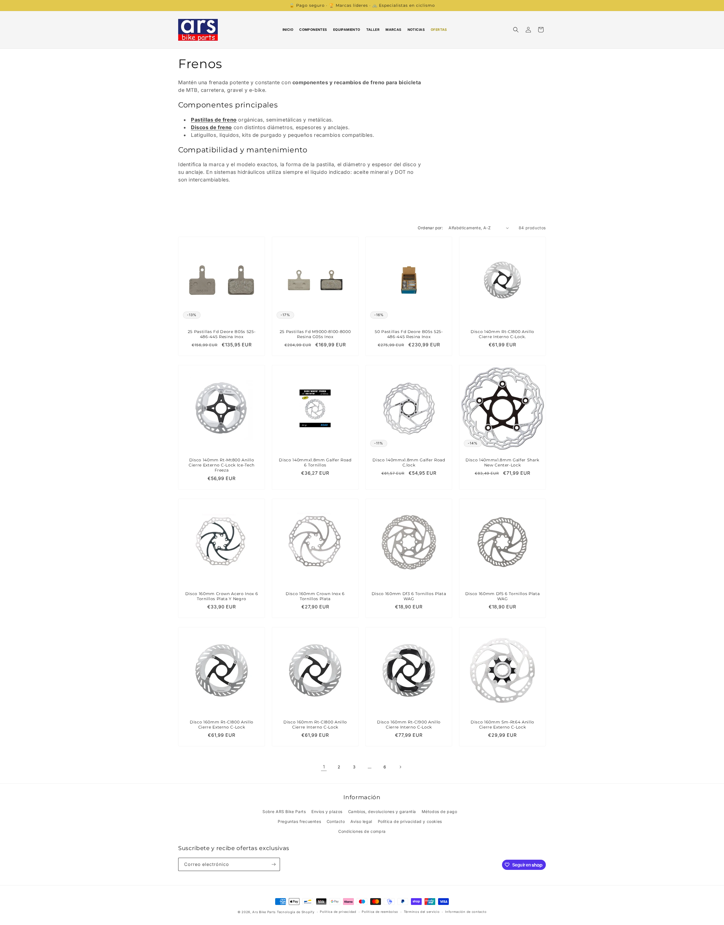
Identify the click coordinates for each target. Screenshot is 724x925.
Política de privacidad (338, 912)
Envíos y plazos (326, 811)
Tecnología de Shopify (295, 912)
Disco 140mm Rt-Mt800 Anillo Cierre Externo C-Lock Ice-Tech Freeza (222, 465)
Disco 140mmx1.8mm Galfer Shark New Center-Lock (502, 462)
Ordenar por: (430, 227)
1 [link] (324, 767)
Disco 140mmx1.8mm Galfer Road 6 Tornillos (315, 462)
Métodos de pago (439, 811)
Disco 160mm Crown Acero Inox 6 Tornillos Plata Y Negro (221, 596)
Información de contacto (465, 912)
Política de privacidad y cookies (410, 821)
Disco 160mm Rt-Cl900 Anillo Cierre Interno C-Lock (409, 724)
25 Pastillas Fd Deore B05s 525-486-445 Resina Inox (221, 334)
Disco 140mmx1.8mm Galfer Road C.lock (408, 462)
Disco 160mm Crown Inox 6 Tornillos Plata (315, 596)
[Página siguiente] (400, 767)
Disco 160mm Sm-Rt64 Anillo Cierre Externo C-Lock (502, 724)
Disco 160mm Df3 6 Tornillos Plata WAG (409, 596)
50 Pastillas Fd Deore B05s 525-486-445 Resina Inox (409, 334)
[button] (516, 29)
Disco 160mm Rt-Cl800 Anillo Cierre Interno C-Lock (315, 724)
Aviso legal (361, 821)
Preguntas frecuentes (299, 821)
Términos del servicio (422, 912)
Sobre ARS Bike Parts (284, 811)
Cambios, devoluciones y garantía (382, 811)
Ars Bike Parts (264, 912)
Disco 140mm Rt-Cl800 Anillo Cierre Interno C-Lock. (502, 334)
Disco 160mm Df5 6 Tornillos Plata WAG (502, 596)
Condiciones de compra (362, 831)
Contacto (336, 821)
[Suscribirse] (273, 864)
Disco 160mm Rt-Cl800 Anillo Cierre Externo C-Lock (221, 724)
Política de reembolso (380, 912)
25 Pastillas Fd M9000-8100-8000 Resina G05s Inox (315, 334)
